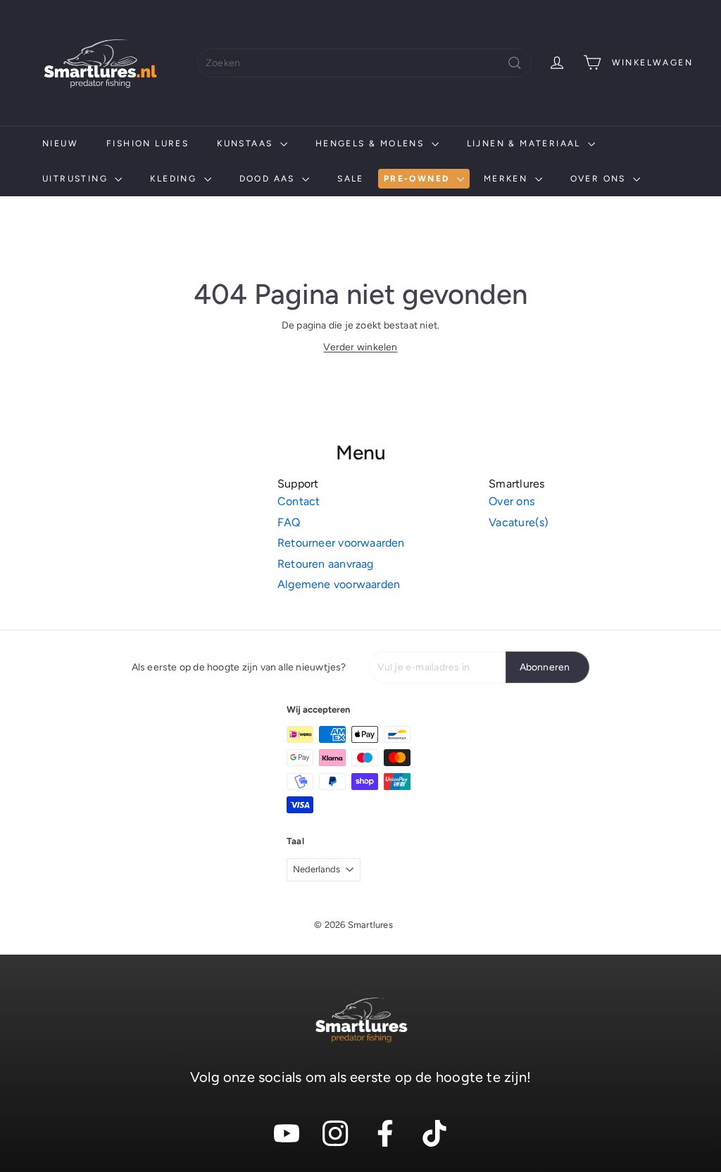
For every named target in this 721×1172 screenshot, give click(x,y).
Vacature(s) (518, 522)
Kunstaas (247, 143)
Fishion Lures (147, 143)
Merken (508, 179)
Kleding (175, 179)
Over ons (600, 179)
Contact (298, 501)
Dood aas (269, 179)
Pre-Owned (418, 179)
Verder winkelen (360, 347)
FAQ (289, 522)
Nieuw (60, 143)
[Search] (515, 63)
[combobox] (364, 63)
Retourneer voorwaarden (341, 542)
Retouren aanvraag (325, 564)
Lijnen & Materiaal (526, 143)
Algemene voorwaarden (338, 584)
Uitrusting (76, 179)
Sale (350, 179)
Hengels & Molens (371, 143)
